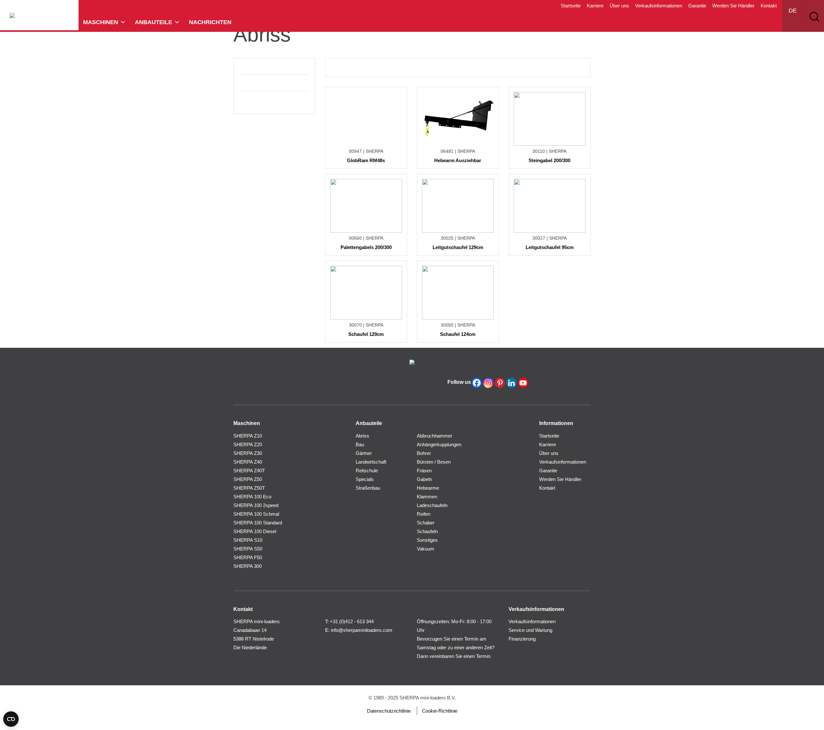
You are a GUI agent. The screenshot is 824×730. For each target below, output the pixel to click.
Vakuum (425, 548)
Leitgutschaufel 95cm (550, 247)
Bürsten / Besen (434, 462)
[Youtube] (523, 383)
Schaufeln (427, 531)
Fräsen (424, 470)
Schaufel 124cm (457, 334)
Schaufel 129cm (366, 334)
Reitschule (367, 470)
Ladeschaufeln (432, 505)
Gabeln (424, 479)
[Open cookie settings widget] (11, 719)
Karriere (595, 5)
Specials (365, 479)
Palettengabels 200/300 (366, 247)
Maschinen (100, 22)
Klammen (427, 496)
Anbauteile (153, 22)
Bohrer (424, 453)
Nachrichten (210, 22)
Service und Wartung (530, 630)
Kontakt (769, 5)
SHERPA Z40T (249, 470)
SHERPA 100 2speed (255, 505)
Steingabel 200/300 (549, 160)
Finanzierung (522, 639)
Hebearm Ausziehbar (457, 160)
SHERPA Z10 (247, 436)
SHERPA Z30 (247, 453)
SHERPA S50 (247, 548)
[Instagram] (488, 383)
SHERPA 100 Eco (252, 496)
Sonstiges (427, 540)
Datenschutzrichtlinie (389, 711)
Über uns (619, 5)
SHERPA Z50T (249, 488)
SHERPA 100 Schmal (256, 514)
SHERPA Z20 (247, 444)
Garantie (697, 5)
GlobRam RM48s (366, 160)
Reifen (423, 514)
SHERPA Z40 (247, 462)
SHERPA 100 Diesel (254, 531)
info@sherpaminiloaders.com (361, 630)
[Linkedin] (511, 383)
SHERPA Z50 (247, 479)
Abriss (362, 436)
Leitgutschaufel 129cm (458, 247)
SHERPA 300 (247, 566)
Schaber (426, 522)
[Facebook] (477, 383)
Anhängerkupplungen (439, 444)
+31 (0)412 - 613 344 (352, 621)
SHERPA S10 (247, 540)
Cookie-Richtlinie (439, 711)
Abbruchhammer (434, 436)
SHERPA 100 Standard (257, 522)
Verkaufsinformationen (658, 5)
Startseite (571, 5)
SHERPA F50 (247, 557)
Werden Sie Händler (733, 5)
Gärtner (364, 453)
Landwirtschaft (371, 462)
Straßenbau (368, 488)
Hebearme (428, 488)
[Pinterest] (500, 383)
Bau (360, 444)
